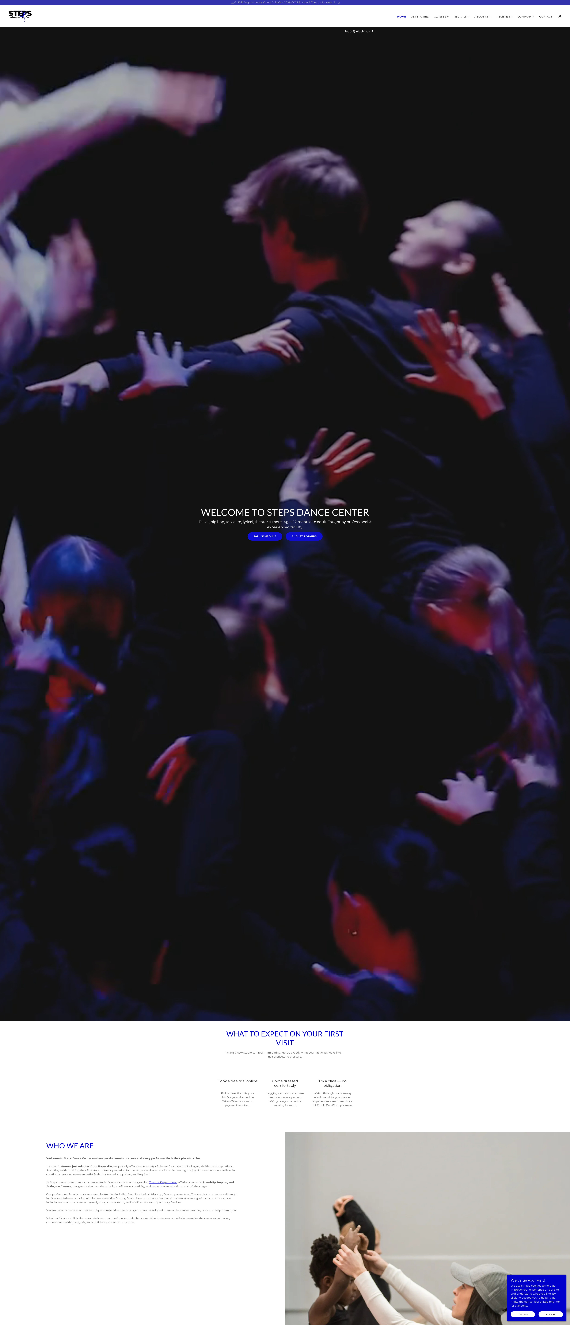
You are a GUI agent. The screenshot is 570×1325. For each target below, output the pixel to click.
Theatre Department (163, 1182)
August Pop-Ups (304, 536)
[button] (441, 16)
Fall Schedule (265, 536)
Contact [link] (545, 16)
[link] (20, 16)
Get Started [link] (420, 16)
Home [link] (401, 16)
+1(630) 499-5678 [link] (358, 31)
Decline (523, 1314)
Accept (550, 1314)
